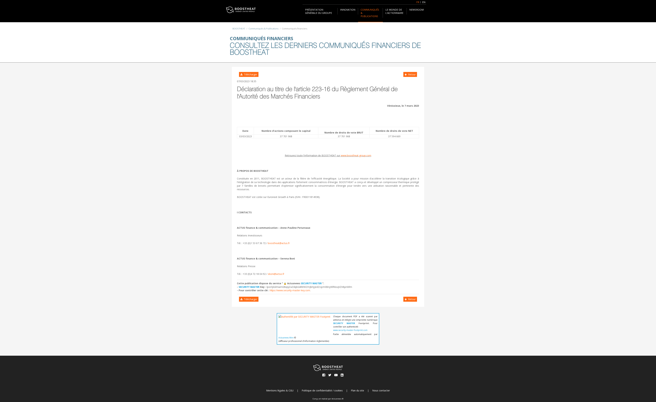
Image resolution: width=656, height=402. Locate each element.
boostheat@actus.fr (279, 243)
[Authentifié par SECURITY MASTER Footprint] (304, 323)
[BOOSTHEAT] (241, 10)
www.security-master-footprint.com (350, 330)
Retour (411, 74)
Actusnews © (338, 398)
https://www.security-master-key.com (290, 290)
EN (423, 2)
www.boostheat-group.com (356, 155)
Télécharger (250, 74)
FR (417, 2)
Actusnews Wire (286, 337)
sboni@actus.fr (276, 274)
